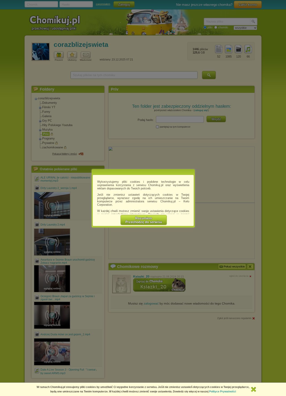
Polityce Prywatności (222, 391)
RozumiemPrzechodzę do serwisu (143, 220)
